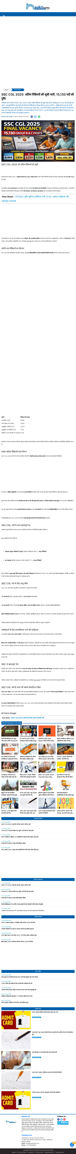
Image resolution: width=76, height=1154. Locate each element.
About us (14, 1152)
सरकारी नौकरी (17, 89)
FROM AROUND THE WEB (11, 723)
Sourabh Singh (8, 116)
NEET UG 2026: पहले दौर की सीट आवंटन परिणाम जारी (27, 718)
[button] (3, 15)
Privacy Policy (22, 1152)
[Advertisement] (37, 5)
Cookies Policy (60, 1152)
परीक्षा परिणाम (38, 917)
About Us (26, 1116)
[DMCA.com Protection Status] (62, 1122)
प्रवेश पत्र (38, 1009)
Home (6, 89)
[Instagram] (64, 1119)
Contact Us (27, 1135)
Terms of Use (39, 1152)
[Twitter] (61, 1119)
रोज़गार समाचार (38, 879)
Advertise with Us (49, 1152)
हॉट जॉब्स (38, 971)
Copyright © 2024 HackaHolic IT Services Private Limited (38, 1150)
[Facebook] (58, 1119)
